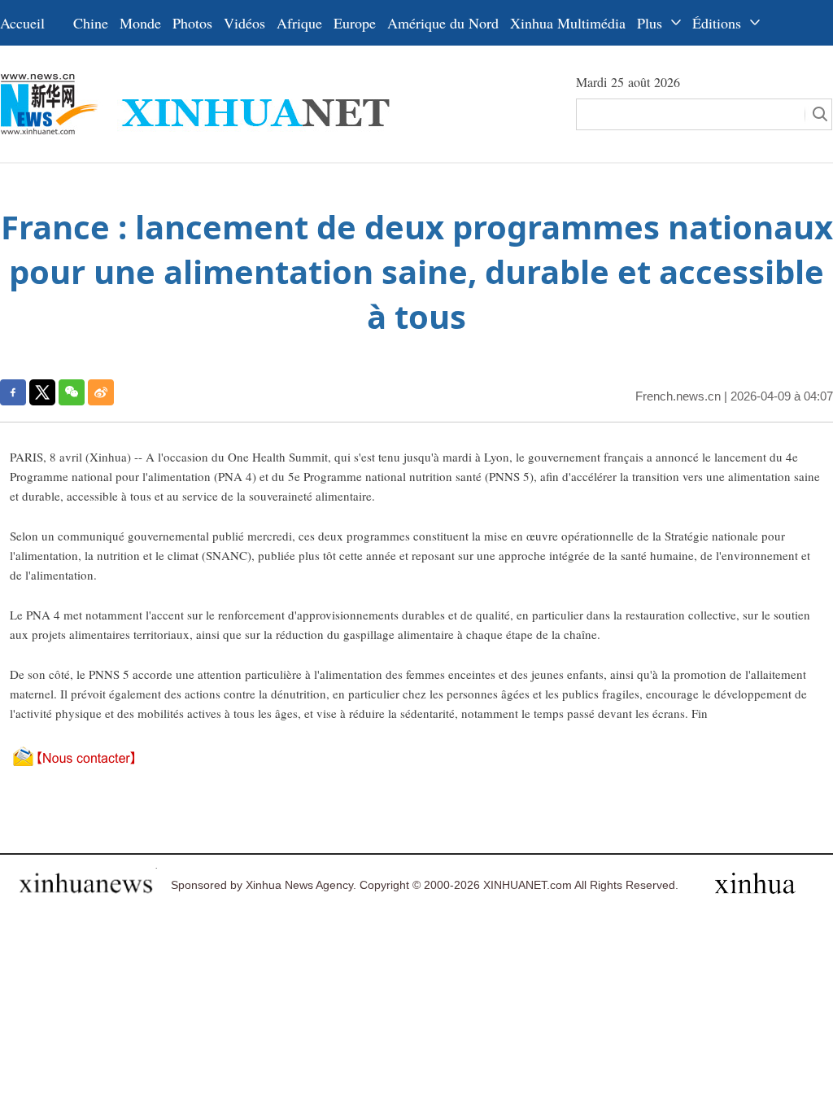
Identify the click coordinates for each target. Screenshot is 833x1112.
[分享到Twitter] (42, 392)
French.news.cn (678, 396)
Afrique (299, 23)
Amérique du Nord (443, 23)
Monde (140, 23)
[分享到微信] (72, 392)
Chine (90, 23)
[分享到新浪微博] (101, 392)
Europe (355, 23)
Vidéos (244, 23)
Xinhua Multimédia (568, 23)
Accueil (22, 23)
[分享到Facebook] (13, 392)
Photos (192, 23)
